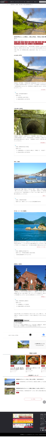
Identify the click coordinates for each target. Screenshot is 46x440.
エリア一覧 (17, 1)
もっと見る (33, 399)
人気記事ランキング (29, 1)
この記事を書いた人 (19, 320)
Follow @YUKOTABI (40, 345)
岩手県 (12, 365)
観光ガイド (36, 1)
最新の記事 (27, 320)
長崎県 (43, 365)
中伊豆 (23, 43)
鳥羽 (26, 43)
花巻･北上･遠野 (17, 43)
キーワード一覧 (22, 1)
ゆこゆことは (42, 416)
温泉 (17, 383)
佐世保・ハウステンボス (38, 43)
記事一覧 (12, 1)
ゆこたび (4, 4)
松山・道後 (30, 43)
